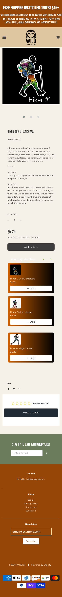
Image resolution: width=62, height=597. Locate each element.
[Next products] (51, 259)
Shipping (11, 237)
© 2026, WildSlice (17, 565)
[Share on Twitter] (13, 388)
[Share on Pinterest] (19, 388)
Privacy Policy (31, 503)
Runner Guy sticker (21, 348)
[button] (23, 116)
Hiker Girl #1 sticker (21, 312)
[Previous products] (43, 259)
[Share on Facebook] (9, 388)
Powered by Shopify (41, 565)
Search (31, 500)
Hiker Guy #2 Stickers (22, 278)
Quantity (12, 214)
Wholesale (31, 511)
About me (31, 507)
